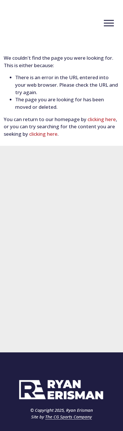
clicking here (102, 119)
